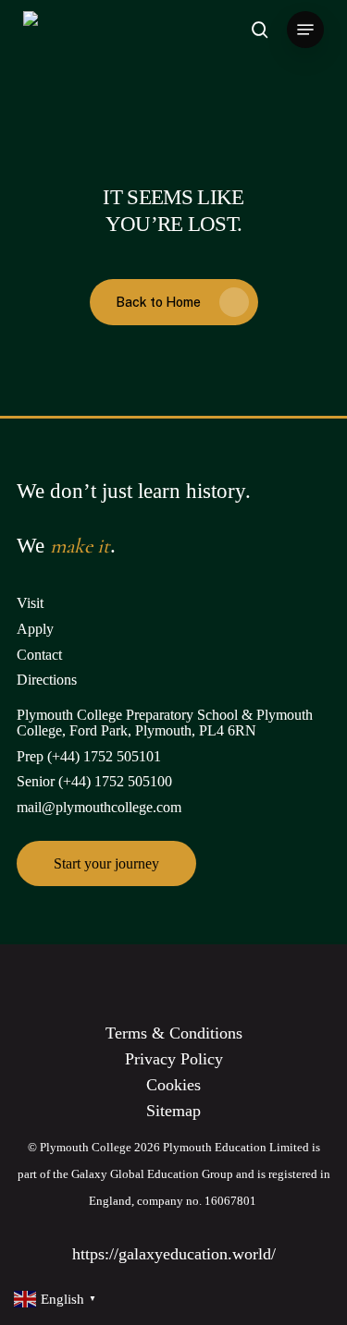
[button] (305, 29)
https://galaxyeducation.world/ (174, 1254)
